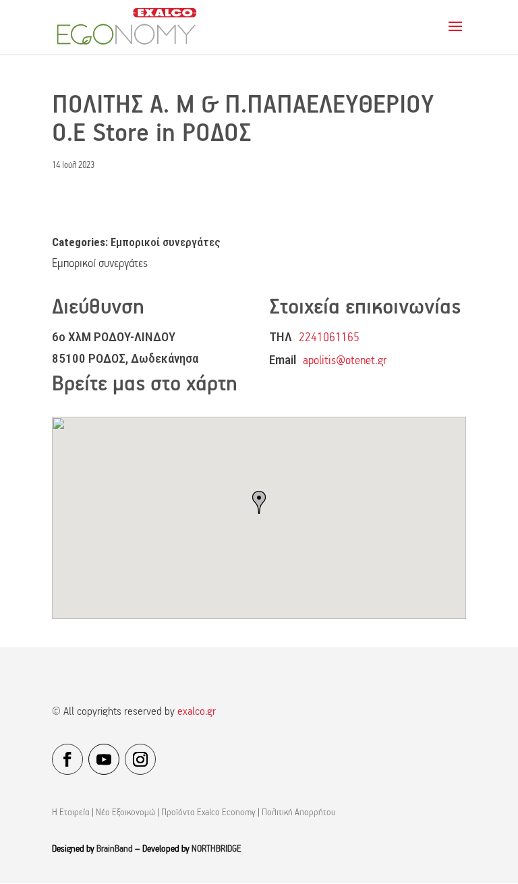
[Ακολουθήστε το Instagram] (140, 759)
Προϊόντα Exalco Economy (208, 813)
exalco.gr (196, 712)
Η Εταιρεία (71, 813)
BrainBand (114, 849)
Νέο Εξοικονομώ (125, 813)
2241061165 (329, 338)
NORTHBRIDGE (216, 849)
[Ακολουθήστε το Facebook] (67, 759)
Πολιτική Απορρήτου (299, 813)
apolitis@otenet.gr (344, 361)
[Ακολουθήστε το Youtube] (103, 759)
